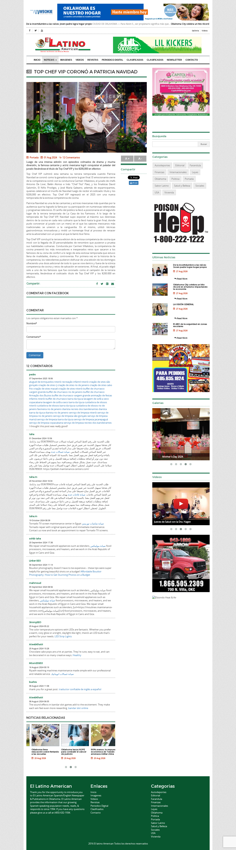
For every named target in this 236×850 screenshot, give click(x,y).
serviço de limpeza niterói (83, 412)
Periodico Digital (112, 60)
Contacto (191, 60)
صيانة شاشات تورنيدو (93, 523)
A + (127, 159)
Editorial (179, 165)
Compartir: (33, 283)
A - (140, 159)
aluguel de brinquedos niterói (45, 381)
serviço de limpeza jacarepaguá (91, 419)
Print (134, 182)
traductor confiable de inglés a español (80, 689)
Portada (34, 157)
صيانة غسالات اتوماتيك (62, 674)
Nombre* (31, 323)
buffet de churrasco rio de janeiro (64, 392)
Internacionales (178, 172)
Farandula (195, 165)
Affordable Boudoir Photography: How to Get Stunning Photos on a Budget (65, 573)
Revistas (92, 60)
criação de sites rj (47, 385)
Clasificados (135, 60)
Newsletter (174, 60)
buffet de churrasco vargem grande (71, 395)
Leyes (195, 172)
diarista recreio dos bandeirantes (80, 409)
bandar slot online (78, 708)
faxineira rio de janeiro (49, 409)
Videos (205, 30)
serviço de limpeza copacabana (46, 422)
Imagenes (66, 60)
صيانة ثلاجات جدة (76, 494)
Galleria (195, 30)
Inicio (37, 60)
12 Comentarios (71, 157)
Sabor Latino (162, 185)
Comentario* (33, 336)
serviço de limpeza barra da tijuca (55, 419)
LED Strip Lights (63, 636)
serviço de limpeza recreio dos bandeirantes (88, 422)
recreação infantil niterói (75, 381)
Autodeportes (162, 165)
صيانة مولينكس (98, 545)
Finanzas (159, 172)
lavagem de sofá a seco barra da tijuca (63, 402)
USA (157, 192)
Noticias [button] (49, 60)
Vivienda (169, 192)
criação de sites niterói (70, 388)
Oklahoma (160, 178)
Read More (181, 278)
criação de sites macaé (45, 388)
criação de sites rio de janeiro (73, 385)
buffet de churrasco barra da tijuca (64, 398)
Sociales (199, 185)
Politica (175, 178)
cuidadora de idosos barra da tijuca (56, 405)
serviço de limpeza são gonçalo (70, 416)
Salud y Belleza (182, 185)
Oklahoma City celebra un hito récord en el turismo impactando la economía (179, 23)
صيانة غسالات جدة (60, 451)
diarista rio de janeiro (56, 412)
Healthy (77, 655)
